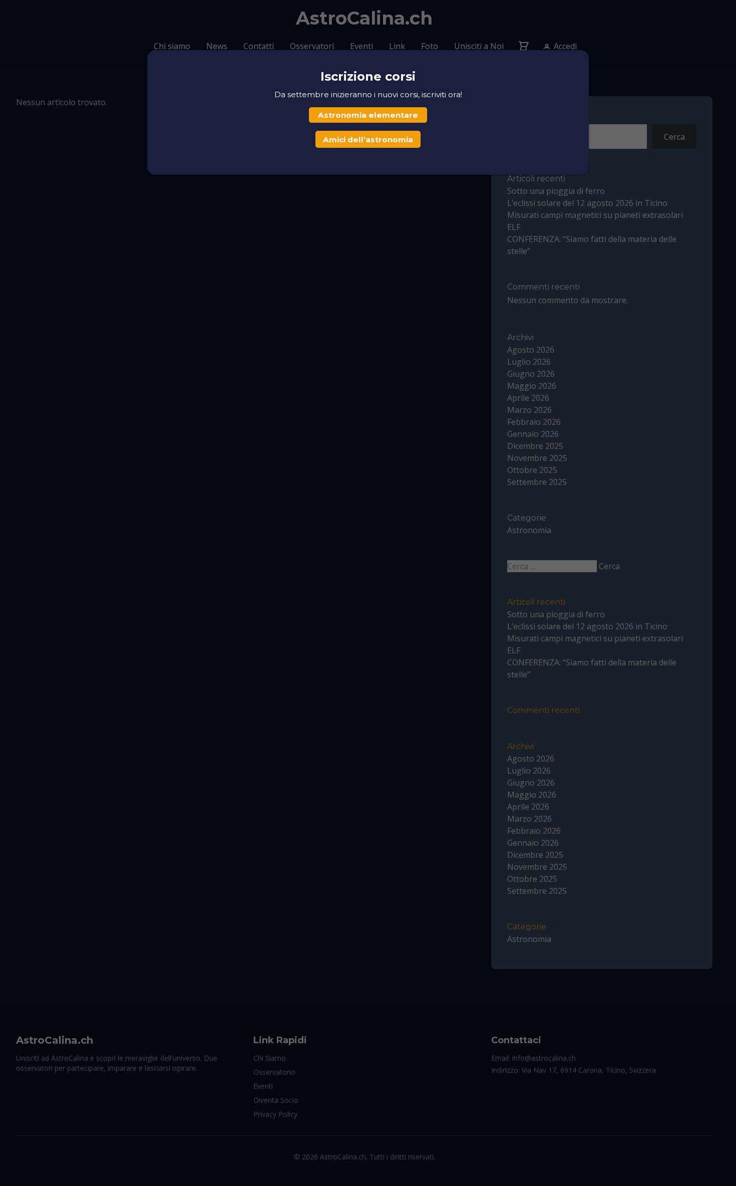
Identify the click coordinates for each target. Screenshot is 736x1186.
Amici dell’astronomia (368, 139)
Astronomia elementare (368, 115)
